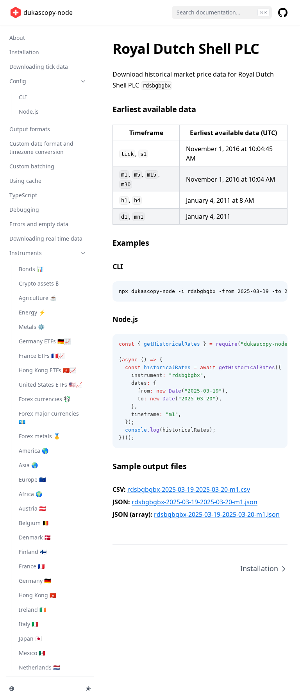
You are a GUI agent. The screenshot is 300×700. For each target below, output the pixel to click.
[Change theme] (88, 688)
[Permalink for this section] (202, 109)
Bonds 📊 (31, 269)
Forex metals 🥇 (39, 436)
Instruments (25, 253)
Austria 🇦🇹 (32, 508)
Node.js (29, 111)
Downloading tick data (38, 66)
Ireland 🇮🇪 (32, 609)
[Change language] (43, 688)
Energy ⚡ (32, 312)
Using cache (25, 180)
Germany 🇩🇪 (35, 580)
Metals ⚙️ (32, 326)
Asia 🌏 (28, 465)
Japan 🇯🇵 (30, 638)
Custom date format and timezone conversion (41, 147)
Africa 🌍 (30, 494)
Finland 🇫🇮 (32, 551)
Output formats (29, 129)
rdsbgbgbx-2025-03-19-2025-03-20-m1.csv (188, 489)
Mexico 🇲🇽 (32, 653)
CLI (23, 97)
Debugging (24, 209)
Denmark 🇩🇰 (35, 537)
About (17, 37)
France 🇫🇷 (32, 566)
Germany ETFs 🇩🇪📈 (45, 341)
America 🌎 (33, 450)
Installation (24, 52)
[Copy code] (277, 291)
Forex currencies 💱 (44, 399)
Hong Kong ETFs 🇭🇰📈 (47, 370)
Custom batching (31, 166)
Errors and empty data (38, 224)
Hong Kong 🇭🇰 (37, 595)
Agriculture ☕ (38, 298)
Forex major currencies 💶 (49, 417)
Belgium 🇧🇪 (34, 523)
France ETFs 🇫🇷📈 (41, 355)
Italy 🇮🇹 (28, 624)
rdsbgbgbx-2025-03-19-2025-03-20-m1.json (194, 502)
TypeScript (23, 195)
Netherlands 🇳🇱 (39, 667)
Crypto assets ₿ (39, 283)
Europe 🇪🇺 (32, 479)
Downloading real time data (45, 238)
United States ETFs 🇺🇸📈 (50, 384)
